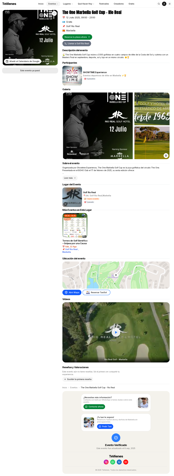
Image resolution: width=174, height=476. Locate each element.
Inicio (41, 4)
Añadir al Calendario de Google (24, 61)
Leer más (68, 178)
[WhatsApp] (112, 462)
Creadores (119, 4)
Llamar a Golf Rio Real (78, 43)
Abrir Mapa (74, 292)
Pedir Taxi (107, 426)
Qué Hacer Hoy (85, 4)
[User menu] (164, 4)
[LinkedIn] (119, 462)
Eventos (52, 4)
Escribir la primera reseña (79, 379)
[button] (54, 13)
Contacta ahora (96, 406)
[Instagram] (106, 462)
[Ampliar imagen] (65, 204)
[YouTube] (125, 462)
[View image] (166, 155)
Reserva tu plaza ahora (76, 37)
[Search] (159, 4)
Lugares (67, 4)
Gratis (131, 4)
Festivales (104, 4)
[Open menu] (169, 4)
